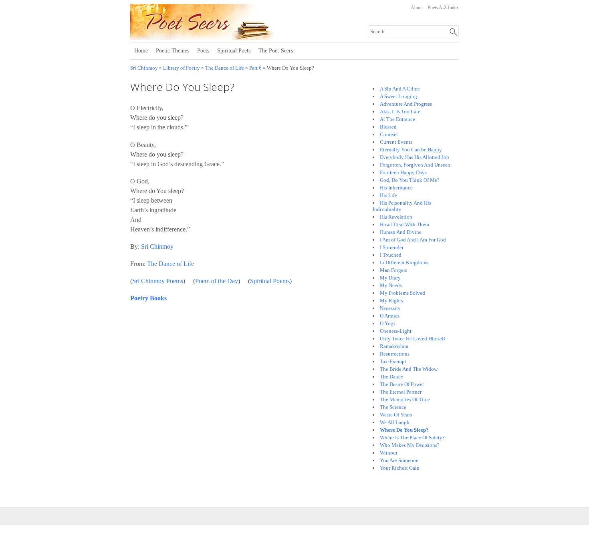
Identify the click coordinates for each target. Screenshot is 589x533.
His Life (388, 195)
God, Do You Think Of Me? (410, 180)
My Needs (391, 285)
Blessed (388, 127)
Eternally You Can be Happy (411, 150)
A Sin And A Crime (400, 89)
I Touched (390, 255)
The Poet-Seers (275, 51)
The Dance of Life (224, 68)
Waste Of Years (396, 415)
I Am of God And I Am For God (413, 240)
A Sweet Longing (398, 96)
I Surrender (391, 247)
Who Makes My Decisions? (410, 445)
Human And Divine (401, 232)
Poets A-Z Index (443, 7)
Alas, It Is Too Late (400, 112)
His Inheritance (396, 188)
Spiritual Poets (233, 51)
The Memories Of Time (405, 399)
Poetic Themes (172, 51)
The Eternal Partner (401, 392)
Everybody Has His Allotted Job (414, 157)
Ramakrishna (394, 346)
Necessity (390, 308)
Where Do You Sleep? (404, 430)
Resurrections (394, 354)
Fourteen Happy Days (403, 172)
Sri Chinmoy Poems (157, 281)
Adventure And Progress (406, 104)
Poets (203, 51)
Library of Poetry (181, 68)
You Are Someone (399, 460)
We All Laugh (394, 422)
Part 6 (255, 68)
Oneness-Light (395, 331)
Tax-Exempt (393, 361)
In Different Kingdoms (404, 262)
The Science (393, 407)
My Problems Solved (402, 293)
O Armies (389, 316)
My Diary (390, 278)
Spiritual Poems (270, 281)
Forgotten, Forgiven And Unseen (415, 165)
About (417, 7)
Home (141, 51)
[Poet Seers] (229, 37)
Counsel (389, 134)
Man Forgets (393, 270)
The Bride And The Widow (409, 369)
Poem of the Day (216, 281)
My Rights (391, 301)
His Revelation (396, 217)
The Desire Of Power (402, 384)
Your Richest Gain (400, 468)
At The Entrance (397, 119)
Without (388, 453)
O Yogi (387, 323)
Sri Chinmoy (144, 68)
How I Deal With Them (404, 224)
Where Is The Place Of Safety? (412, 437)
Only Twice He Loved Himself (412, 339)
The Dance (391, 377)
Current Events (396, 142)
